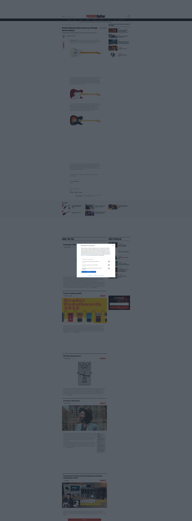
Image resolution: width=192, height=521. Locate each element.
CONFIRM (89, 271)
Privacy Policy (102, 275)
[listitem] (96, 259)
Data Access (96, 275)
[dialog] (96, 260)
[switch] (108, 261)
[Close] (113, 246)
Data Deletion (90, 275)
